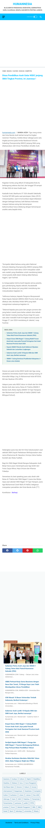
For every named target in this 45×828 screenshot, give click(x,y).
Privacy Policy (35, 822)
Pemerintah (36, 799)
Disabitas (6, 783)
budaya (14, 779)
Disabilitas (36, 779)
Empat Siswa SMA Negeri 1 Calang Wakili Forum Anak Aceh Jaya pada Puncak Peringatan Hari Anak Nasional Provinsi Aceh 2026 (24, 341)
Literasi (28, 795)
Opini (13, 799)
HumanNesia (22, 4)
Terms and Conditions (21, 822)
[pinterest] (27, 550)
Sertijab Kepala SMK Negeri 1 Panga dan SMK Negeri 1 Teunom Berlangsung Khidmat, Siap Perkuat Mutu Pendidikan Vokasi (22, 745)
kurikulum (13, 795)
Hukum (26, 787)
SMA (33, 807)
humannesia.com (8, 133)
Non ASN (36, 795)
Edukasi (14, 783)
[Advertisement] (22, 44)
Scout (13, 807)
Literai (21, 795)
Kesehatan (28, 791)
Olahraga (6, 799)
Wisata (36, 811)
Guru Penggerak (30, 783)
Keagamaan (18, 791)
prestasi (6, 807)
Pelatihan (26, 799)
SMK (39, 807)
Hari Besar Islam (8, 787)
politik (26, 803)
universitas (27, 811)
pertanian (18, 803)
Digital (29, 779)
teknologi (19, 811)
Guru (21, 783)
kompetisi (37, 791)
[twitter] (17, 550)
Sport (11, 811)
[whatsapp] (38, 550)
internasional (7, 791)
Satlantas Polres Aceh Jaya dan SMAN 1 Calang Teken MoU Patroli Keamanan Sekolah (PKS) (20, 668)
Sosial (5, 811)
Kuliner (5, 795)
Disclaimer (9, 822)
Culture (21, 779)
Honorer (19, 787)
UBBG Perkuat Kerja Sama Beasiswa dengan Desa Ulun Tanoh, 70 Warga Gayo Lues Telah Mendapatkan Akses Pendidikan (22, 684)
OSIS (19, 799)
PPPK (32, 803)
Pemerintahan (8, 803)
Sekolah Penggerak (23, 807)
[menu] (3, 17)
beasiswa (6, 779)
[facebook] (7, 550)
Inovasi (34, 787)
